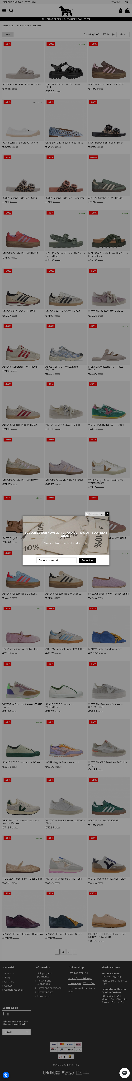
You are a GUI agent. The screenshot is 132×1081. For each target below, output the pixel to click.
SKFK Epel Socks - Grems (32, 1070)
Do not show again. (97, 514)
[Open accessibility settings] (6, 1075)
